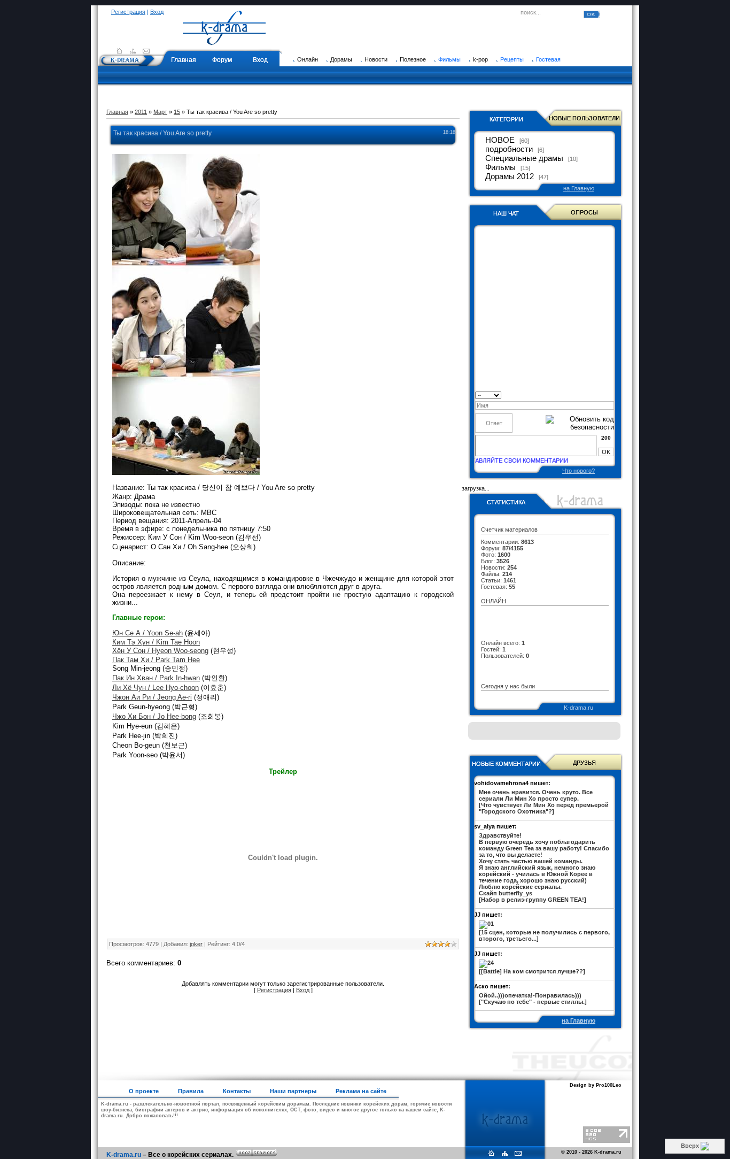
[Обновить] (610, 394)
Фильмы (449, 59)
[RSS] (132, 50)
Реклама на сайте (361, 1091)
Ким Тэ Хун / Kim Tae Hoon (156, 642)
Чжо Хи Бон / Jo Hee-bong (154, 716)
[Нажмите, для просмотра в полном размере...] (186, 473)
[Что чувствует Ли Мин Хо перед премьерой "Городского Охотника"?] (544, 802)
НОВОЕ (500, 140)
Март (160, 112)
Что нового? (578, 470)
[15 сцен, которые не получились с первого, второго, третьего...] (544, 935)
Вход (157, 12)
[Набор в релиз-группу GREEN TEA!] (544, 867)
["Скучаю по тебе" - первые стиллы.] (533, 998)
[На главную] (224, 40)
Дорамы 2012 (509, 176)
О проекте (144, 1091)
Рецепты (512, 59)
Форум (222, 60)
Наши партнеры (293, 1091)
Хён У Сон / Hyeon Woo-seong (160, 651)
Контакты (237, 1091)
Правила (191, 1091)
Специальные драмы (524, 158)
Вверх (691, 1145)
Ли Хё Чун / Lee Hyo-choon (155, 688)
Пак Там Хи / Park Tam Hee (156, 660)
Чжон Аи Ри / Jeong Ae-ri (152, 697)
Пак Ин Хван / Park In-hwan (156, 678)
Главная (183, 60)
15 (177, 112)
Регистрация (128, 12)
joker (196, 944)
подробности (509, 149)
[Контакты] (146, 50)
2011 (141, 112)
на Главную (578, 188)
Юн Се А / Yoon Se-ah (147, 633)
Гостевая (548, 59)
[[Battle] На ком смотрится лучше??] (532, 971)
